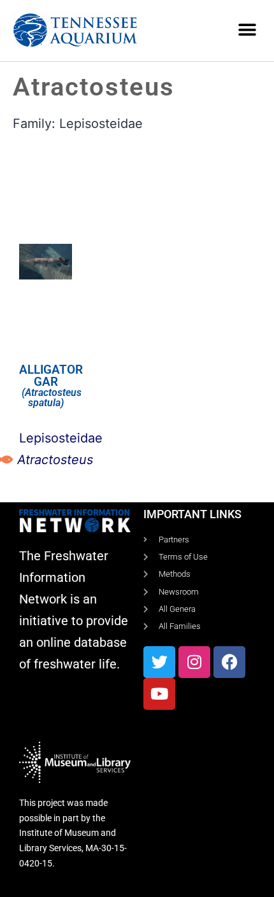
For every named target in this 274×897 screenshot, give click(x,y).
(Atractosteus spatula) (50, 397)
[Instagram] (194, 662)
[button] (247, 30)
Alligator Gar (51, 375)
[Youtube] (159, 694)
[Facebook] (229, 662)
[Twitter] (159, 662)
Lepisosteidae (101, 123)
